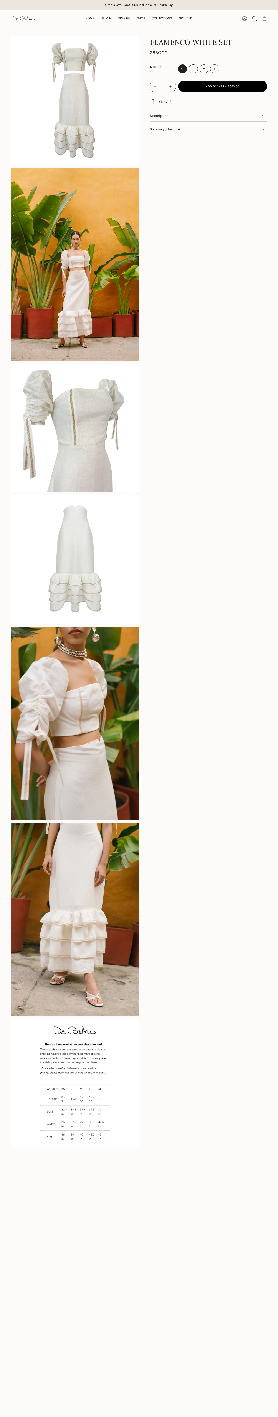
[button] (141, 18)
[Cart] (265, 18)
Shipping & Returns (165, 129)
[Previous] (13, 5)
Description (159, 115)
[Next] (265, 5)
